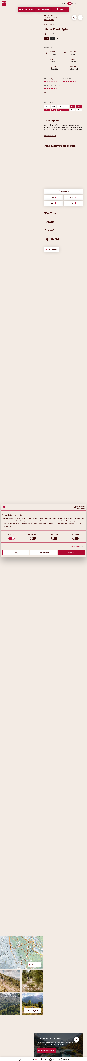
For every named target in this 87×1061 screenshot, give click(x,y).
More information (50, 136)
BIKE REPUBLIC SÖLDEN (72, 130)
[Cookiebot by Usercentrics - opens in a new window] (75, 507)
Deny (16, 552)
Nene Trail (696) (49, 19)
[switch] (33, 538)
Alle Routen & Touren (50, 18)
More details (48, 93)
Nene (74, 127)
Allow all (71, 552)
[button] (63, 213)
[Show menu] (83, 3)
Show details (75, 546)
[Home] (45, 15)
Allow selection (43, 552)
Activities (51, 15)
